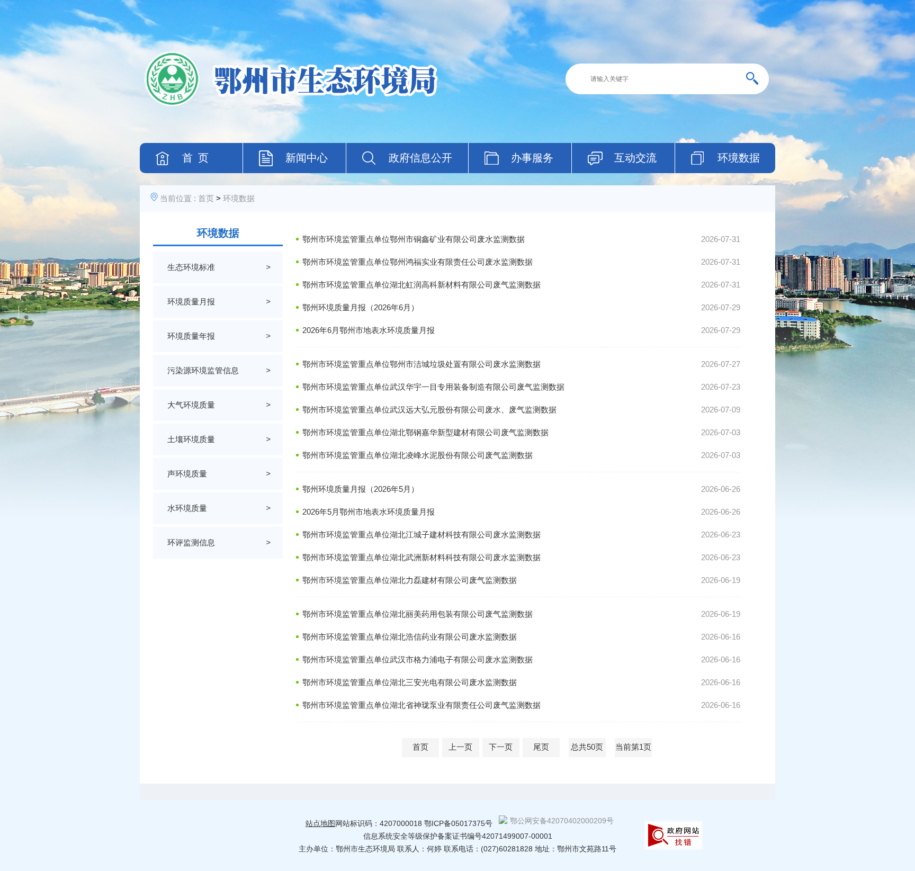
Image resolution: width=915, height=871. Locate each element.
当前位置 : (178, 198)
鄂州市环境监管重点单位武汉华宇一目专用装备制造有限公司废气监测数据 (433, 386)
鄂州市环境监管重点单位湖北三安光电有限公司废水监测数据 (409, 682)
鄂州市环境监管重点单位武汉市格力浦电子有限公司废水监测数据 (417, 659)
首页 (206, 198)
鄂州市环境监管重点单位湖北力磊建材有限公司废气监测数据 (409, 580)
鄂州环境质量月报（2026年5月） (360, 488)
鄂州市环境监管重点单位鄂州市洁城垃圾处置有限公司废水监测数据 (421, 364)
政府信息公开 (420, 158)
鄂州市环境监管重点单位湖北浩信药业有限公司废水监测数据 (409, 636)
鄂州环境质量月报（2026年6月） (360, 307)
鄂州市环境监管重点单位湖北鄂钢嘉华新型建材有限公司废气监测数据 (425, 432)
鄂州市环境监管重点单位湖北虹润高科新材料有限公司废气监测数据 (421, 284)
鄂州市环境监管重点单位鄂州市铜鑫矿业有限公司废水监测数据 (413, 239)
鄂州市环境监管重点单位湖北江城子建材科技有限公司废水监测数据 (421, 534)
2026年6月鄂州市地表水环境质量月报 (368, 330)
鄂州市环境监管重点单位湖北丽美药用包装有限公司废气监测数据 (417, 613)
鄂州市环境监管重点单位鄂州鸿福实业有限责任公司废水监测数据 (417, 261)
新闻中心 (306, 158)
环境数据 (738, 158)
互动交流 (635, 158)
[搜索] (756, 79)
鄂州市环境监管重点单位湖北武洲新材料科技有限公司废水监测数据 (421, 557)
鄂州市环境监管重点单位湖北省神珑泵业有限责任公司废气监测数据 (421, 705)
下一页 (501, 746)
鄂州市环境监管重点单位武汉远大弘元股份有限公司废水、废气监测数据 (429, 409)
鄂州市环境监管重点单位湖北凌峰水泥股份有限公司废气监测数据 (417, 455)
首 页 (195, 158)
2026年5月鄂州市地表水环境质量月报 (368, 511)
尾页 (541, 746)
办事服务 (532, 158)
